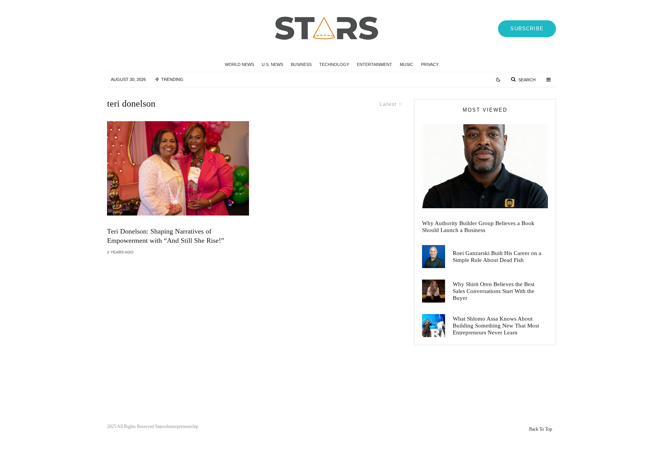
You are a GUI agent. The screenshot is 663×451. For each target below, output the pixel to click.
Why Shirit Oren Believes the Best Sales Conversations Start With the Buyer (493, 291)
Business (301, 64)
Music (406, 64)
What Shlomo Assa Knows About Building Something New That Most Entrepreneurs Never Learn (496, 326)
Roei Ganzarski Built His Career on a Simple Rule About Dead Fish (497, 256)
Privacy (430, 64)
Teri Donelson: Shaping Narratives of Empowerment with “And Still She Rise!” (165, 235)
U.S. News (272, 64)
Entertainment (374, 64)
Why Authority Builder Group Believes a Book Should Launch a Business (478, 226)
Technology (334, 64)
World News (239, 64)
